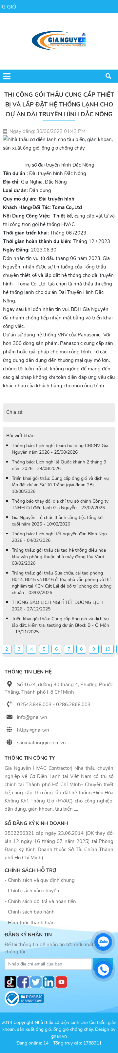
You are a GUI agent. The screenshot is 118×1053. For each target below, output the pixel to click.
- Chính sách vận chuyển (32, 890)
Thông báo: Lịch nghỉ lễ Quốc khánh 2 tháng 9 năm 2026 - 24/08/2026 (59, 465)
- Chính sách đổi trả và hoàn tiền (40, 901)
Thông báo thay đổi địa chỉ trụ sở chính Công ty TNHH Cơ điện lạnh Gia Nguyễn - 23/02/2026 (60, 504)
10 (107, 649)
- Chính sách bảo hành (30, 912)
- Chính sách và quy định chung (40, 880)
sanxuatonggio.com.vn (41, 742)
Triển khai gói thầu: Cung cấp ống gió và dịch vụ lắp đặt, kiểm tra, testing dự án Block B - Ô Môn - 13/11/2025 (60, 625)
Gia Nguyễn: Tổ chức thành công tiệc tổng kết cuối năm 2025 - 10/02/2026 (58, 520)
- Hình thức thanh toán (30, 922)
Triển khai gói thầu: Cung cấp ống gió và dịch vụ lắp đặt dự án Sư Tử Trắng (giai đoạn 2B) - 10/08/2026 (60, 484)
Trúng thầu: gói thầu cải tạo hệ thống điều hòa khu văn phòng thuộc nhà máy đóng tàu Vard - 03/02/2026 (60, 556)
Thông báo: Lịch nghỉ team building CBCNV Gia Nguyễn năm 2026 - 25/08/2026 (60, 449)
